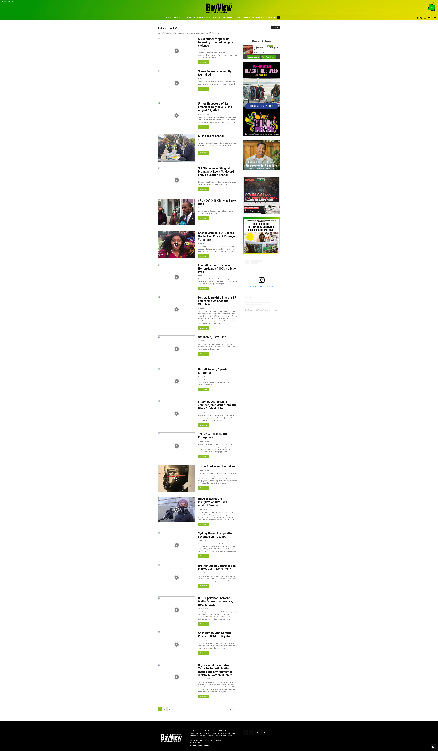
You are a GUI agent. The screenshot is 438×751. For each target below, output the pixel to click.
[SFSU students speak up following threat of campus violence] (176, 50)
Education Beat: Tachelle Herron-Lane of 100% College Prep (217, 269)
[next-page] (169, 709)
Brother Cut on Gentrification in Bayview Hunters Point (217, 567)
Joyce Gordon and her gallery (217, 466)
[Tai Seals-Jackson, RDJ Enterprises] (176, 445)
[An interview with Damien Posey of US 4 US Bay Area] (176, 644)
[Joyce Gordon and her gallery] (176, 478)
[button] (435, 18)
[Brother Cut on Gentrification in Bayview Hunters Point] (176, 577)
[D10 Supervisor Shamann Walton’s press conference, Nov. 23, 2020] (176, 609)
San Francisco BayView (253, 310)
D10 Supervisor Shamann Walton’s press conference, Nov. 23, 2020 (215, 601)
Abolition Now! (201, 17)
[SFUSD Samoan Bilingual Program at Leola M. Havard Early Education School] (176, 180)
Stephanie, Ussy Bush (212, 337)
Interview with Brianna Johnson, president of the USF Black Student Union (217, 405)
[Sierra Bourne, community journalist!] (176, 83)
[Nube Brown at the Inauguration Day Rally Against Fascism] (176, 509)
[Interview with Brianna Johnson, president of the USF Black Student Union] (176, 413)
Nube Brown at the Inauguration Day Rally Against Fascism (212, 502)
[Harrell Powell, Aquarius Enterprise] (176, 381)
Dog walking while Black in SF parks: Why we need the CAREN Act (217, 301)
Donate (216, 17)
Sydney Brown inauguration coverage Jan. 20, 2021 (215, 535)
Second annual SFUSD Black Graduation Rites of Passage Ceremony (216, 236)
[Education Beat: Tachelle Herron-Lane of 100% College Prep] (176, 277)
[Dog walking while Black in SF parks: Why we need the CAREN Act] (176, 309)
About (271, 17)
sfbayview (268, 310)
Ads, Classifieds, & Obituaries (250, 17)
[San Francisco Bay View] (219, 8)
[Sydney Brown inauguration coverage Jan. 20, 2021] (176, 545)
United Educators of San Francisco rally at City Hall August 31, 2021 (215, 107)
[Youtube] (429, 17)
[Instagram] (421, 17)
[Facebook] (417, 17)
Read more (203, 62)
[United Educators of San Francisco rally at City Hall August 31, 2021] (176, 115)
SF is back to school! (211, 136)
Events (166, 17)
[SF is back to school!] (176, 148)
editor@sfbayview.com (199, 745)
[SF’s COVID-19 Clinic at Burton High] (176, 212)
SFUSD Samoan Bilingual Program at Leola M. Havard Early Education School (216, 172)
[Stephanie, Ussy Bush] (176, 348)
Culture (187, 17)
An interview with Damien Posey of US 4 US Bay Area (215, 634)
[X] (425, 17)
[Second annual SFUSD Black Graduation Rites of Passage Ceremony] (176, 244)
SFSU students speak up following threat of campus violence (215, 42)
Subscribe (227, 17)
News (176, 17)
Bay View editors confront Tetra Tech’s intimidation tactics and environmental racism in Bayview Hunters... (216, 670)
